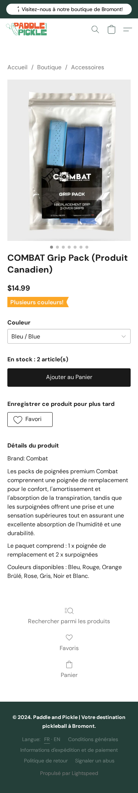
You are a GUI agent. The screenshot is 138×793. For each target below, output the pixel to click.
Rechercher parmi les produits (69, 621)
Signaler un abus (94, 760)
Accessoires (87, 67)
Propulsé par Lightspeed (69, 773)
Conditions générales (93, 739)
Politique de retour (46, 760)
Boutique (49, 67)
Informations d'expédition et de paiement (69, 750)
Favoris (69, 648)
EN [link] (57, 739)
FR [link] (47, 739)
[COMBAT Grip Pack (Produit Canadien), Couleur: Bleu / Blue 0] (69, 160)
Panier (69, 675)
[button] (69, 9)
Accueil (17, 67)
